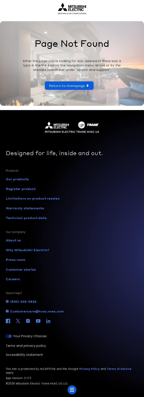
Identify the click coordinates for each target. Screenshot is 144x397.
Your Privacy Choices (30, 336)
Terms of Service (119, 369)
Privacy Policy (89, 369)
